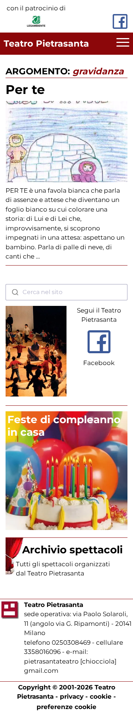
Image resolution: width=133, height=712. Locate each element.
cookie (101, 696)
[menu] (122, 43)
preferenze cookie (66, 707)
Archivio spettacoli (72, 549)
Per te (25, 89)
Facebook (99, 363)
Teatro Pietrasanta (46, 43)
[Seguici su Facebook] (99, 354)
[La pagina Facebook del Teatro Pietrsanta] (120, 21)
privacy (71, 696)
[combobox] (66, 292)
